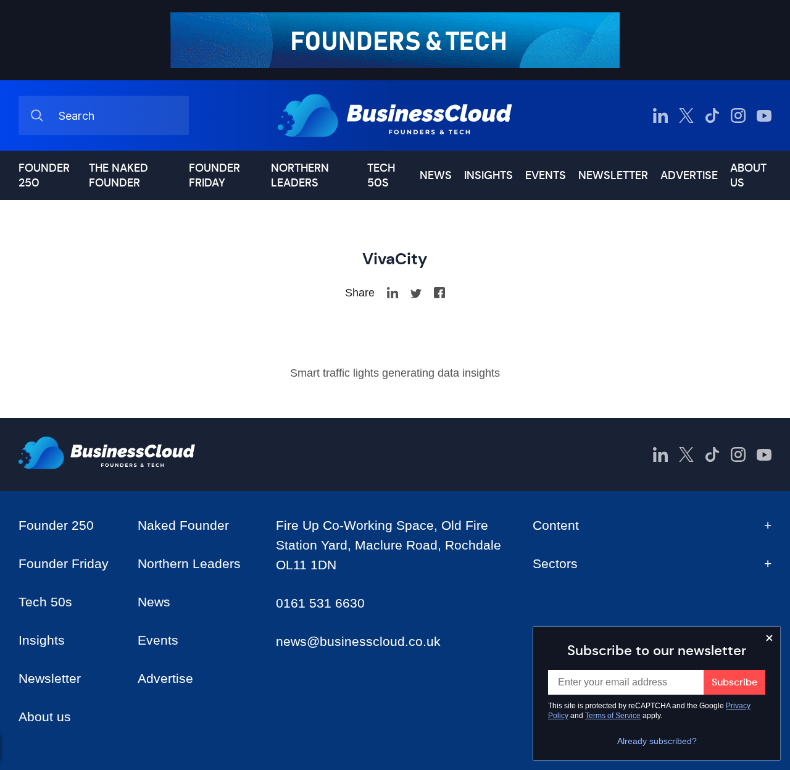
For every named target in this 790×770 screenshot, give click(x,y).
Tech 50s (381, 175)
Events (545, 175)
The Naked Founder (118, 175)
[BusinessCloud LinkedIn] (660, 115)
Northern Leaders (300, 175)
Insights (488, 175)
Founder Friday (214, 175)
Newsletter (613, 175)
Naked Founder (183, 525)
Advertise (689, 175)
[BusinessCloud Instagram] (738, 115)
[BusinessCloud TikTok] (712, 115)
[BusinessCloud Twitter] (686, 115)
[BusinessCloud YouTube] (764, 115)
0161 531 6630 (320, 603)
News (436, 175)
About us (748, 175)
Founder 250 (44, 175)
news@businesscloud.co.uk (358, 641)
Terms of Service (613, 715)
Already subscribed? (657, 741)
